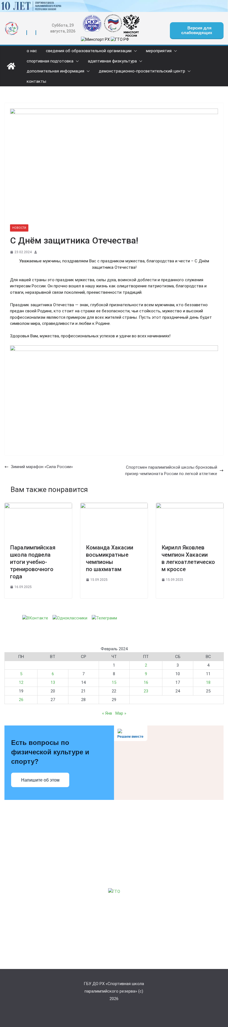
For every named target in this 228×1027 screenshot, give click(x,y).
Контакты (36, 81)
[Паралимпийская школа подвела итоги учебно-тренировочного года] (38, 505)
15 (114, 682)
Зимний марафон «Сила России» (42, 466)
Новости (19, 227)
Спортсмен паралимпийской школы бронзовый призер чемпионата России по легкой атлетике (171, 470)
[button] (134, 51)
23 (146, 691)
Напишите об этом (40, 780)
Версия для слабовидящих (196, 30)
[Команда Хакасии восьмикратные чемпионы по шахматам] (114, 505)
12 (21, 682)
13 (53, 682)
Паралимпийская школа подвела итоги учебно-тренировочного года (32, 562)
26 (21, 699)
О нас (32, 51)
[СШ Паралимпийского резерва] (114, 3)
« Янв (107, 713)
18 (208, 682)
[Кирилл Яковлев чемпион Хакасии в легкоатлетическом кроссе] (190, 505)
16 (146, 682)
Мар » (120, 713)
